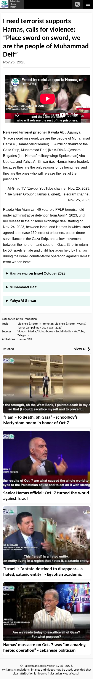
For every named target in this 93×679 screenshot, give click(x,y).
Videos (22, 331)
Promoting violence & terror (59, 324)
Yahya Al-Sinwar (23, 301)
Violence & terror (28, 324)
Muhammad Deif (23, 287)
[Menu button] (88, 4)
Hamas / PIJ (25, 339)
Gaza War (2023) (52, 327)
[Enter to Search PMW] (77, 4)
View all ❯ (82, 349)
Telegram (23, 335)
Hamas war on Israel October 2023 (38, 273)
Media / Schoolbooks (40, 331)
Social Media (63, 331)
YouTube (79, 331)
